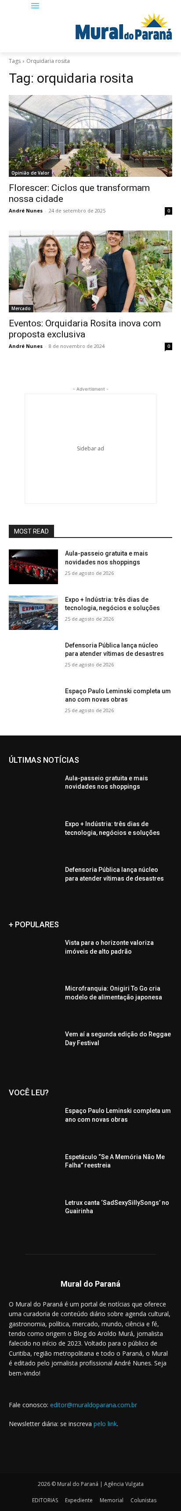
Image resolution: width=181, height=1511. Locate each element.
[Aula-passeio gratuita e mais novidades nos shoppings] (33, 566)
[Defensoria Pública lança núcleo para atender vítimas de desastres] (33, 658)
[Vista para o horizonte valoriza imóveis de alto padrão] (33, 956)
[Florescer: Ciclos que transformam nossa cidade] (90, 136)
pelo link (105, 1424)
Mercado (21, 308)
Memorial (111, 1500)
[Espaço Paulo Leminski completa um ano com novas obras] (33, 704)
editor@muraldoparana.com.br (93, 1405)
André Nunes (26, 210)
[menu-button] (35, 6)
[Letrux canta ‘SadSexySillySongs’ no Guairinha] (33, 1216)
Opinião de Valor (30, 173)
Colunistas (143, 1500)
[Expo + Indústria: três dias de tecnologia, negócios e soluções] (33, 613)
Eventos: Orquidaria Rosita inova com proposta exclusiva (85, 329)
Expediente (79, 1500)
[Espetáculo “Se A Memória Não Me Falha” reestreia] (33, 1170)
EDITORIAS (45, 1500)
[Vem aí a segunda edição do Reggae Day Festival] (33, 1047)
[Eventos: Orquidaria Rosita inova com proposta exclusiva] (90, 271)
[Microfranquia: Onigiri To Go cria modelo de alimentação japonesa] (33, 1001)
